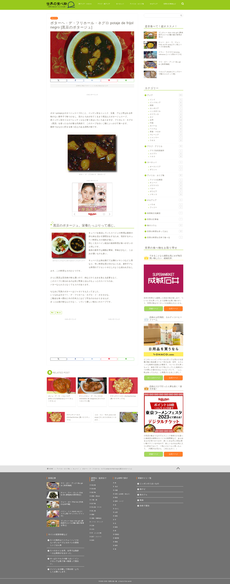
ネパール (165, 126)
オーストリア (165, 167)
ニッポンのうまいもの (149, 484)
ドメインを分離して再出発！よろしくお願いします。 (64, 570)
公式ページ (173, 308)
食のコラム (164, 225)
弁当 (92, 529)
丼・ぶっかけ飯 (96, 533)
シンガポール (165, 111)
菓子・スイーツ (96, 536)
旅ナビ (143, 489)
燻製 (92, 514)
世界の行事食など (170, 4)
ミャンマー (165, 137)
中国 (165, 123)
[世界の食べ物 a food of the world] (60, 8)
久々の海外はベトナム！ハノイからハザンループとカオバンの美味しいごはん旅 (64, 542)
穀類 (116, 527)
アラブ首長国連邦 (165, 150)
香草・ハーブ (119, 501)
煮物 (59, 312)
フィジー (165, 207)
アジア (164, 95)
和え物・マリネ (96, 507)
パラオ (165, 204)
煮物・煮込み (95, 496)
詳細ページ (153, 308)
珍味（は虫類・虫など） (123, 494)
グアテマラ (165, 185)
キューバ (54, 18)
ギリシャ (165, 169)
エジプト (165, 153)
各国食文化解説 (164, 213)
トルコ (165, 156)
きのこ (117, 508)
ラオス (165, 140)
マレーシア (165, 135)
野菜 (116, 497)
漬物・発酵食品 (96, 518)
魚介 (116, 486)
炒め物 (93, 488)
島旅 (142, 500)
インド (165, 100)
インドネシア (165, 102)
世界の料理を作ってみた (164, 231)
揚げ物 (93, 492)
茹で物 (93, 503)
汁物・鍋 (94, 499)
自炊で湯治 (144, 506)
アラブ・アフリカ (164, 146)
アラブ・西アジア (104, 4)
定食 (92, 525)
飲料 (92, 540)
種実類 (117, 538)
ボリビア (165, 191)
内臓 (116, 490)
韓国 (165, 105)
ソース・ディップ (97, 522)
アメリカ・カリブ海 (137, 4)
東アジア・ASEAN (85, 4)
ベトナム (165, 129)
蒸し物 (93, 510)
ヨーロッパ (120, 4)
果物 (116, 541)
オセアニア (154, 4)
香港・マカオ (165, 132)
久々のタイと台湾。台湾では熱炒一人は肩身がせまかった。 (64, 552)
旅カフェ (143, 495)
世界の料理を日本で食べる (164, 237)
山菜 (116, 512)
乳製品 (117, 534)
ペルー (165, 188)
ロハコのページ (153, 378)
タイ (165, 117)
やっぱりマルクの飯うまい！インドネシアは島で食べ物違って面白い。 (64, 561)
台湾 (166, 120)
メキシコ (165, 194)
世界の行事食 (164, 219)
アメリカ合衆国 (165, 180)
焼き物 (93, 485)
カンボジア (165, 108)
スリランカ (165, 114)
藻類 (116, 516)
